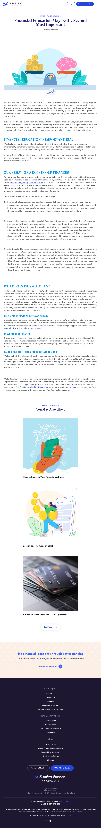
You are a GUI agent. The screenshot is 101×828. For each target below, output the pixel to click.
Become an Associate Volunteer (50, 709)
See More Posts (50, 627)
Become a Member (85, 4)
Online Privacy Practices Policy (50, 748)
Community (50, 697)
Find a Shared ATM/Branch (50, 729)
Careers (50, 701)
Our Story (50, 693)
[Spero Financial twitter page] (50, 821)
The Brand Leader (64, 816)
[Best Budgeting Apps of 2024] (50, 514)
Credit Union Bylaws (50, 756)
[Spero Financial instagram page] (54, 821)
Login (71, 4)
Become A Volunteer (50, 705)
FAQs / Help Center (62, 768)
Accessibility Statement (50, 752)
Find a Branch (50, 725)
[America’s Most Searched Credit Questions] (50, 583)
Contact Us (50, 733)
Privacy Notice (50, 744)
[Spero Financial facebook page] (46, 821)
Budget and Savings (50, 16)
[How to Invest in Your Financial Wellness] (50, 445)
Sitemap (50, 760)
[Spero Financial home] (12, 4)
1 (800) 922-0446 (50, 781)
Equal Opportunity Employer (63, 793)
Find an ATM (50, 721)
